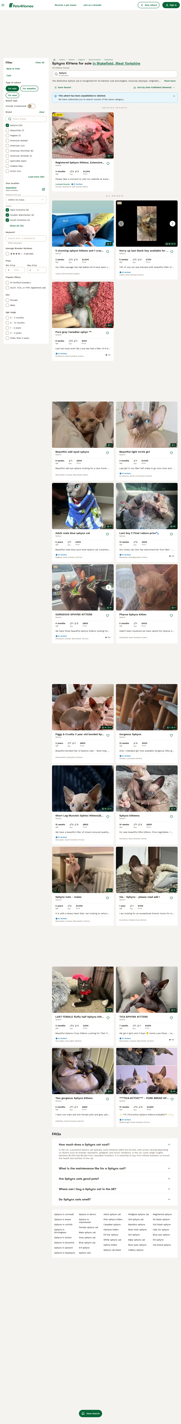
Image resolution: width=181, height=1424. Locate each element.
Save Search (64, 87)
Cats (9, 75)
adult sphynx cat (112, 1214)
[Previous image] (121, 223)
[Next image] (172, 223)
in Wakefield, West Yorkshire (116, 63)
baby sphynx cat (136, 1240)
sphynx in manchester (85, 1221)
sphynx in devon (87, 1214)
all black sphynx (161, 1219)
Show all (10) (17, 225)
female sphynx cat (88, 1227)
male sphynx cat (87, 1232)
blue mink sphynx (137, 1229)
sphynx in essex (62, 1219)
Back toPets (13, 68)
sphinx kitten (110, 1245)
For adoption (29, 88)
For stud (12, 95)
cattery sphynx (136, 1250)
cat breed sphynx (162, 1245)
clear (41, 112)
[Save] (108, 163)
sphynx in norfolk (63, 1224)
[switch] (31, 106)
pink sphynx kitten (113, 1219)
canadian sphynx (112, 1224)
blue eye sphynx (161, 1234)
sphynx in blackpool (64, 1253)
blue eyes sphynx (137, 1245)
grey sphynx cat (87, 1237)
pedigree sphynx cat (138, 1214)
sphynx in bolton (63, 1237)
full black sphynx (162, 1224)
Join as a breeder (92, 5)
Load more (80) (36, 177)
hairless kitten (111, 1229)
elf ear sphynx (111, 1234)
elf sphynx (84, 1247)
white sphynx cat (112, 1240)
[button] (147, 223)
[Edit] (43, 189)
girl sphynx (134, 1234)
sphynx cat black (112, 1250)
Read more (170, 81)
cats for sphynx (161, 1229)
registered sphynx (162, 1214)
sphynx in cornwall (64, 1214)
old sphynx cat (136, 1219)
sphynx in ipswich (63, 1247)
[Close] (174, 96)
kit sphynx (158, 1240)
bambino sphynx (136, 1224)
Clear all (39, 62)
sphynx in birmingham (60, 1231)
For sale (12, 88)
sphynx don (85, 1253)
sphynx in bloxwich (64, 1242)
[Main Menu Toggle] (3, 5)
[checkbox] (7, 125)
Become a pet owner (66, 5)
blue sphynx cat (87, 1242)
